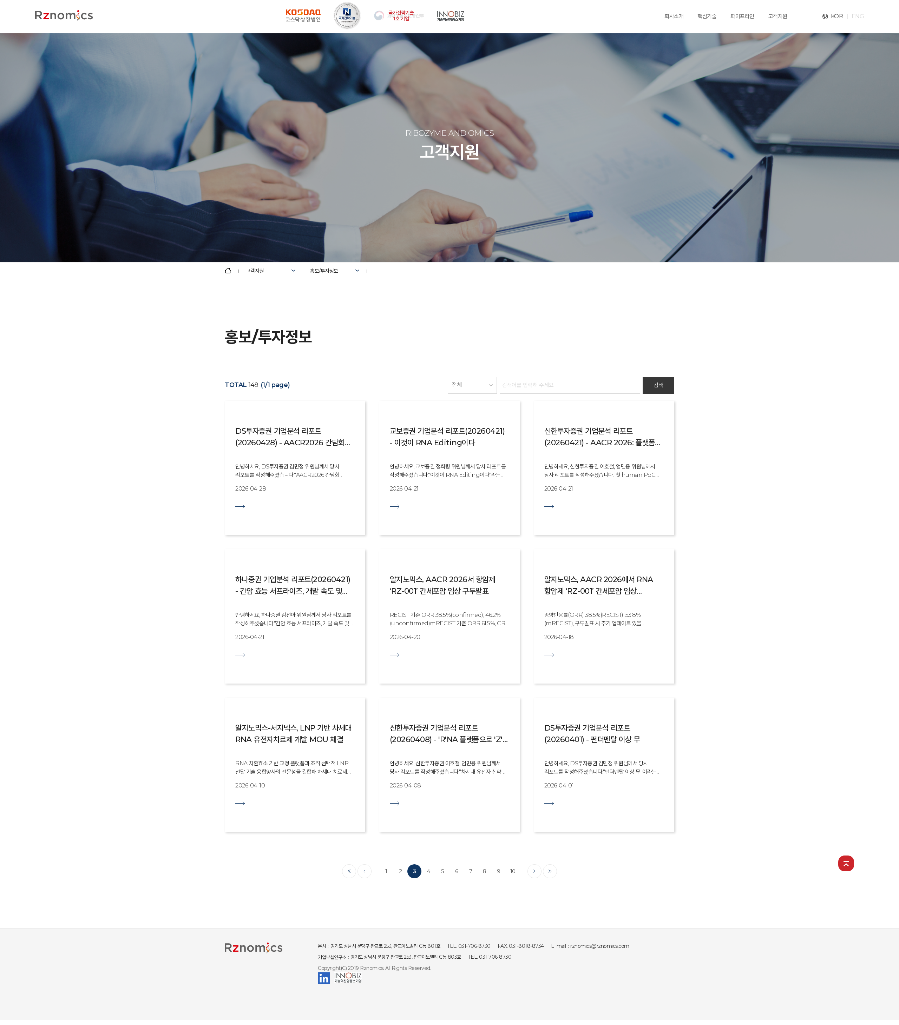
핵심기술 (706, 16)
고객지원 (777, 16)
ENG (858, 16)
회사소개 (673, 16)
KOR (837, 16)
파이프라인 (742, 16)
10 (513, 871)
